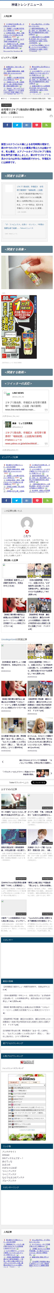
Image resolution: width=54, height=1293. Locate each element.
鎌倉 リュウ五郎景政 (22, 423)
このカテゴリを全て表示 (27, 1130)
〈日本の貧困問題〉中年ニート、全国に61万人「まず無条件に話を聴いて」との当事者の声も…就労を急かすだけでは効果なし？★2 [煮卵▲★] (26, 998)
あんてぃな (7, 1161)
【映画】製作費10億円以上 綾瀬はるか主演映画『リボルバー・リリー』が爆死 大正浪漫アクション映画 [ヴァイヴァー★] (26, 1010)
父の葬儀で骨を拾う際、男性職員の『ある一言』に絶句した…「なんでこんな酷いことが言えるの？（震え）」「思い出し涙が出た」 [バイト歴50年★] (26, 1033)
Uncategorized (6, 105)
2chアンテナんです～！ (13, 1158)
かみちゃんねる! (9, 1168)
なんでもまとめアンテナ (13, 1177)
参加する (42, 1132)
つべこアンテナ (9, 1171)
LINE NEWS (18, 393)
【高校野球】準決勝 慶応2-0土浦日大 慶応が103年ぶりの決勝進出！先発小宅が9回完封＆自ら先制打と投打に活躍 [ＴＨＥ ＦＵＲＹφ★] (27, 1022)
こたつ (27, 536)
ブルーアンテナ (9, 1181)
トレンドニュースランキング (12, 1068)
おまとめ (6, 1165)
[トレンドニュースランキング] (27, 1062)
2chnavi (5, 1155)
